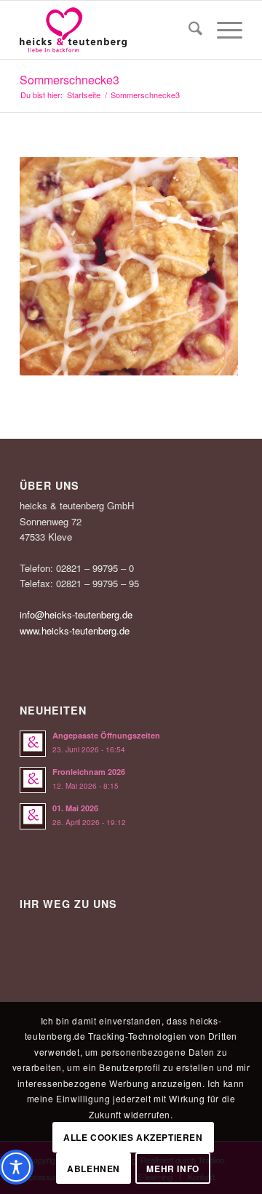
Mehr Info (172, 1168)
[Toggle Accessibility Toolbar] (16, 1167)
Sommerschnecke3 (69, 79)
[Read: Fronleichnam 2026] (33, 780)
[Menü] (222, 30)
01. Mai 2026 (75, 808)
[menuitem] (188, 30)
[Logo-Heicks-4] (109, 30)
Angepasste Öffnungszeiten (106, 735)
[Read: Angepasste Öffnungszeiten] (33, 744)
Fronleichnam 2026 (88, 771)
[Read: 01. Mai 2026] (33, 816)
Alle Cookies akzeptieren (132, 1137)
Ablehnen (93, 1168)
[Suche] (188, 30)
